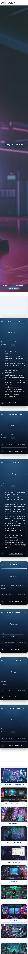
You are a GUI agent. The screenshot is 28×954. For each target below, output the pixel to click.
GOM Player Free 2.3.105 (15, 612)
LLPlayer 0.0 (16, 660)
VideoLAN (13, 342)
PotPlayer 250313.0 (16, 708)
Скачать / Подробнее (16, 403)
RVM (12, 435)
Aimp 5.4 (16, 462)
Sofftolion (8, 2)
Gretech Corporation (17, 585)
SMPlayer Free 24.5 (15, 414)
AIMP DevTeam (15, 483)
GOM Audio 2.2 (15, 565)
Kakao (12, 729)
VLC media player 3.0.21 (15, 321)
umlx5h (13, 681)
